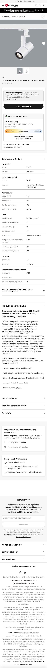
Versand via (8, 559)
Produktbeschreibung (14, 305)
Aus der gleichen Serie (14, 405)
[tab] (23, 159)
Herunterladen (10, 398)
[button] (43, 43)
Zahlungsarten (10, 551)
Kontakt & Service (12, 544)
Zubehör (6, 413)
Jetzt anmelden (11, 99)
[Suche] (36, 5)
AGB (23, 577)
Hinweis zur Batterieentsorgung (24, 583)
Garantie (23, 607)
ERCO (4, 77)
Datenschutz (31, 577)
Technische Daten (12, 159)
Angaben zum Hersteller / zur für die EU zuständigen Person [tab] (17, 290)
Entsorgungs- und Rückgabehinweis (24, 580)
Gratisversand (14, 633)
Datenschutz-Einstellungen (12, 577)
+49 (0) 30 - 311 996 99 (17, 442)
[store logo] (13, 5)
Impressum (40, 577)
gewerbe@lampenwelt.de (18, 447)
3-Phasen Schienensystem (14, 16)
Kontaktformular (9, 534)
